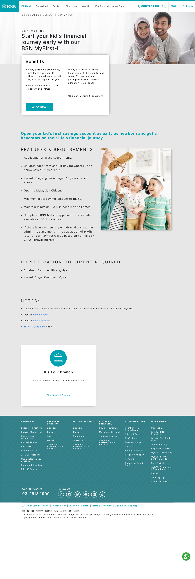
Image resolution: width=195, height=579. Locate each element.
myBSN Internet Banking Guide (160, 458)
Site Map (133, 506)
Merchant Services (109, 432)
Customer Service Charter (36, 506)
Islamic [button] (26, 6)
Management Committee (28, 437)
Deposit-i (78, 428)
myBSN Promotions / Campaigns (161, 468)
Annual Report (29, 442)
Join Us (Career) (30, 455)
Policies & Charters (32, 465)
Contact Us (149, 6)
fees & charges (41, 320)
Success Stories (108, 436)
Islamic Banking (30, 15)
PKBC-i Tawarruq (108, 428)
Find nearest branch (58, 395)
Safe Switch (158, 463)
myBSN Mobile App (161, 453)
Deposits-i (42, 6)
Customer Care (115, 6)
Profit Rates (131, 438)
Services (130, 446)
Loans (50, 436)
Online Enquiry (159, 444)
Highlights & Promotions (132, 429)
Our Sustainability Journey (31, 460)
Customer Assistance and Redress (55, 446)
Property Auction (134, 455)
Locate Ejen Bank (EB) (160, 439)
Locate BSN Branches (157, 433)
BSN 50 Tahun (29, 469)
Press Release (29, 450)
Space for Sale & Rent (134, 464)
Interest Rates (133, 434)
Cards (50, 432)
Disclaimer (120, 506)
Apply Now (39, 107)
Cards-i (57, 6)
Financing (72, 6)
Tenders (129, 459)
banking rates (41, 314)
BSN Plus (99, 6)
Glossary (78, 440)
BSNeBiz (155, 473)
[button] (188, 6)
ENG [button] (174, 6)
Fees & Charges (134, 442)
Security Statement (79, 506)
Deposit (51, 428)
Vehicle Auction (134, 450)
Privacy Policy (59, 506)
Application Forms (161, 448)
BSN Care (26, 446)
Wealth (86, 6)
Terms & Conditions (34, 326)
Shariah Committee (31, 432)
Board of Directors (31, 428)
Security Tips (158, 477)
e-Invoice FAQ (159, 481)
